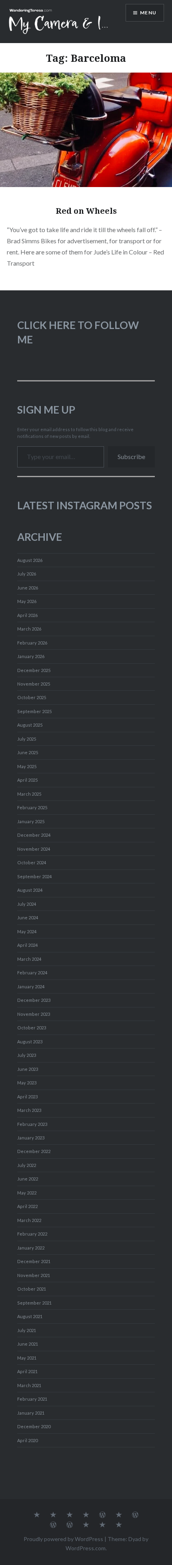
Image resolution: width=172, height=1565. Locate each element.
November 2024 (33, 848)
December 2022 (33, 1151)
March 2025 (29, 793)
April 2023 (27, 1096)
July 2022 (26, 1165)
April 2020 (27, 1440)
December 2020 (33, 1426)
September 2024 (34, 876)
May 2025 (26, 766)
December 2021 (33, 1261)
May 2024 (26, 931)
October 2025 (31, 697)
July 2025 (26, 738)
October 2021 (31, 1288)
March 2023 (29, 1110)
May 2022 (26, 1192)
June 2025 (27, 752)
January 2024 (30, 986)
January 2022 (30, 1247)
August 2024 (29, 890)
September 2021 (34, 1302)
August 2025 (29, 724)
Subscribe (131, 456)
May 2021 (26, 1357)
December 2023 (33, 1000)
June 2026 (27, 587)
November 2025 (33, 683)
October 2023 (31, 1027)
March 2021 (29, 1385)
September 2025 (34, 711)
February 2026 (32, 642)
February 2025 (32, 807)
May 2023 (26, 1082)
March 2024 (29, 959)
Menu (148, 13)
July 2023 (26, 1055)
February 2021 (32, 1398)
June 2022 (27, 1178)
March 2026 (29, 628)
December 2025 (33, 670)
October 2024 (31, 862)
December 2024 (33, 835)
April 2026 (27, 615)
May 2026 (26, 601)
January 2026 (30, 656)
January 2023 (30, 1137)
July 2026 (26, 573)
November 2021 (33, 1275)
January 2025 (30, 821)
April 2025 (27, 779)
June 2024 (27, 917)
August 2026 (29, 560)
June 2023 (27, 1069)
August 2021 (29, 1316)
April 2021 (27, 1371)
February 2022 (32, 1233)
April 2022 (27, 1206)
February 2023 (32, 1124)
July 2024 (26, 904)
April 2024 (27, 945)
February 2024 (32, 972)
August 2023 (29, 1041)
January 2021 (30, 1412)
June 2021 (27, 1343)
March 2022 (29, 1220)
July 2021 (26, 1330)
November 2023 (33, 1014)
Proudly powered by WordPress (63, 1538)
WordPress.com (86, 1548)
